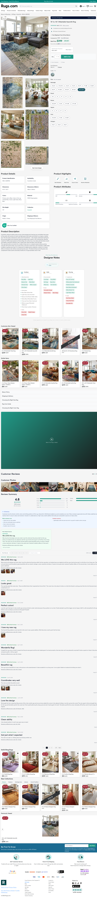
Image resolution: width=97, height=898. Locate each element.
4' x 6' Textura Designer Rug (8, 806)
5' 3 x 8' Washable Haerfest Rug (49, 383)
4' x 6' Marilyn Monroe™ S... (88, 774)
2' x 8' (60, 103)
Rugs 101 (50, 887)
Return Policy (51, 888)
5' (61, 96)
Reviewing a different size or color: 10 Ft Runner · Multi (12, 708)
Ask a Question (55, 62)
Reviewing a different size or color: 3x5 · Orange (11, 739)
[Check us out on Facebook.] (73, 883)
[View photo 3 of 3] (13, 571)
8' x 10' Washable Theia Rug (9, 351)
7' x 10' (85, 85)
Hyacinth (19, 14)
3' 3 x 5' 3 (61, 85)
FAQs (49, 883)
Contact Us (50, 880)
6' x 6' (59, 124)
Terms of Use (4, 887)
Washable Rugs (21, 10)
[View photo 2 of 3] (8, 571)
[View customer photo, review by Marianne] (25, 487)
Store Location (28, 885)
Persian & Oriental (11, 10)
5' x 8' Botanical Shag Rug (48, 774)
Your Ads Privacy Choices (8, 890)
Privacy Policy (90, 848)
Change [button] (60, 67)
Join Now (92, 845)
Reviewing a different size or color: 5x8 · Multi (10, 724)
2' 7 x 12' (74, 103)
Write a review (66, 25)
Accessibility (51, 890)
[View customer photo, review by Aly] (34, 487)
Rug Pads (54, 10)
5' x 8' (73, 85)
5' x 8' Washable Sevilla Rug (48, 351)
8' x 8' (65, 124)
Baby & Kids (47, 10)
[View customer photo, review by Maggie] (6, 487)
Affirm (26, 888)
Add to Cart (67, 57)
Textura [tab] (4, 782)
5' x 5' (53, 124)
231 (56, 747)
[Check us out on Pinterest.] (81, 883)
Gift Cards (27, 882)
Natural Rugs (30, 10)
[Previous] (2, 342)
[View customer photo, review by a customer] (15, 487)
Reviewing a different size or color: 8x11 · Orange (11, 632)
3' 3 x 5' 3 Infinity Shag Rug (28, 774)
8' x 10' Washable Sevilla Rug (69, 383)
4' (57, 96)
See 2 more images (37, 168)
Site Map (27, 887)
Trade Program (28, 892)
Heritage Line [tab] (18, 782)
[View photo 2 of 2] (8, 688)
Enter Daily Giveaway (29, 894)
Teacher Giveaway (29, 895)
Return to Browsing (5, 14)
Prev (44, 747)
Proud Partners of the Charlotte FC (32, 880)
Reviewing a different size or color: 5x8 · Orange (12, 545)
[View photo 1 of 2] (3, 688)
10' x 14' (73, 89)
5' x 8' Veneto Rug (86, 351)
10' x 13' (67, 89)
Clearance (93, 10)
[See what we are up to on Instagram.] (75, 883)
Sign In (83, 6)
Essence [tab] (10, 782)
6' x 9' (79, 85)
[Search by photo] (21, 6)
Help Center (51, 885)
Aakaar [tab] (26, 782)
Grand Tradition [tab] (34, 782)
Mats (60, 10)
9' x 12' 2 (60, 89)
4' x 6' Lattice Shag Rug (67, 774)
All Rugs (3, 10)
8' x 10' (92, 85)
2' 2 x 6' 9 (54, 103)
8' (70, 96)
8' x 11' (53, 89)
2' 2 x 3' (53, 85)
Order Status (93, 1)
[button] (46, 19)
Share (63, 62)
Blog (26, 883)
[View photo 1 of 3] (3, 571)
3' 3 (53, 96)
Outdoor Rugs (39, 10)
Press (49, 892)
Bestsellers (27, 890)
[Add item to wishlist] (18, 330)
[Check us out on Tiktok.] (78, 883)
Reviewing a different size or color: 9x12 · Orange (11, 589)
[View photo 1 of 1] (3, 593)
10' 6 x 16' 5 (81, 89)
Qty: (53, 56)
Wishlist (91, 6)
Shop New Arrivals (48, 1)
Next (60, 747)
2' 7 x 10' (67, 103)
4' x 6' (67, 85)
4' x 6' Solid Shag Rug (7, 774)
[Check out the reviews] (77, 890)
